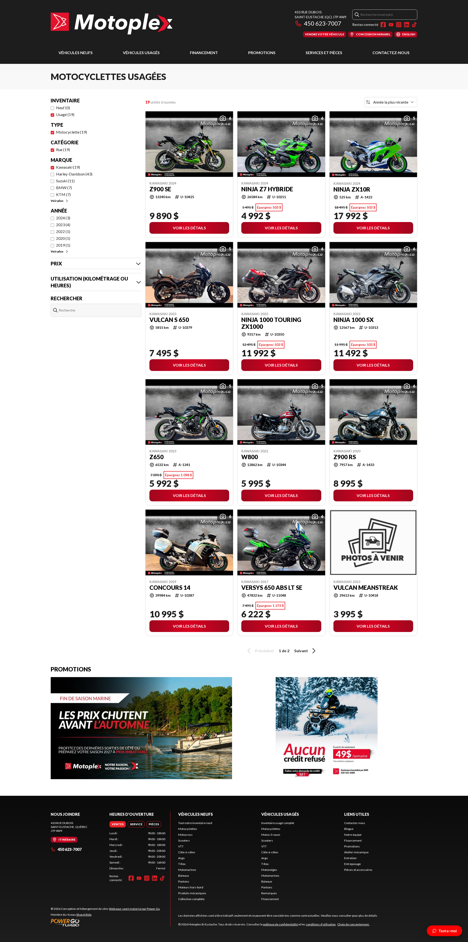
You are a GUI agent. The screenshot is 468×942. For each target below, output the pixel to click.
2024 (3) (63, 217)
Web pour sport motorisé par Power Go (134, 909)
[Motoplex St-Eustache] (112, 23)
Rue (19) (63, 149)
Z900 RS (344, 457)
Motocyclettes (187, 829)
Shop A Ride (83, 914)
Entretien (350, 858)
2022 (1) (63, 231)
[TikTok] (414, 25)
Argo (181, 858)
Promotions (261, 52)
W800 (249, 457)
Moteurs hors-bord (190, 887)
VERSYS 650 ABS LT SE (271, 587)
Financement (204, 52)
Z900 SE (160, 189)
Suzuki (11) (65, 180)
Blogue (348, 829)
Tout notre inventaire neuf (195, 823)
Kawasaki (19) (68, 167)
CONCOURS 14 (169, 587)
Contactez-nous (391, 52)
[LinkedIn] (407, 25)
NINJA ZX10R (351, 189)
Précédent (264, 650)
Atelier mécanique (356, 852)
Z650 (156, 457)
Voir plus (57, 201)
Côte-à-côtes (186, 852)
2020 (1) (63, 238)
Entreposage (352, 864)
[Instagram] (399, 25)
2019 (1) (63, 245)
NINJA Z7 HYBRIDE (267, 189)
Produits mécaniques (192, 893)
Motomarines (187, 870)
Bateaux (183, 875)
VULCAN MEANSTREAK (365, 587)
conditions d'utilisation (321, 924)
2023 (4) (63, 224)
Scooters (184, 840)
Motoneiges (269, 870)
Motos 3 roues (270, 834)
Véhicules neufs (75, 52)
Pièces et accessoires (358, 870)
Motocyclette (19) (71, 132)
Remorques (269, 893)
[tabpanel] (137, 850)
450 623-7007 (322, 23)
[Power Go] (105, 922)
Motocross (185, 834)
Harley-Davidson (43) (74, 174)
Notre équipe (352, 834)
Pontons (183, 881)
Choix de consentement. (353, 924)
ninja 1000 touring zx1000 (271, 323)
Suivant (301, 650)
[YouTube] (391, 25)
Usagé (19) (65, 114)
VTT (181, 846)
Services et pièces (324, 52)
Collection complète (191, 899)
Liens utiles (356, 814)
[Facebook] (383, 25)
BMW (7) (64, 187)
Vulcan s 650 (169, 319)
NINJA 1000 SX (353, 319)
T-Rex (181, 864)
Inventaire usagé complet (277, 823)
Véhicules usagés (141, 52)
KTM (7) (63, 194)
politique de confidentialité (280, 924)
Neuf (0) (63, 107)
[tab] (117, 824)
